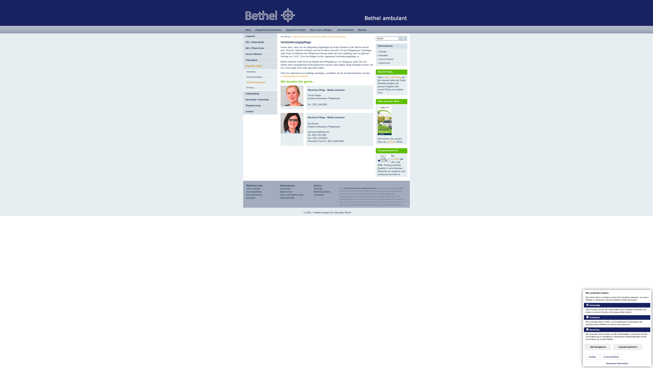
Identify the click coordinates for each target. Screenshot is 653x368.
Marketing (594, 330)
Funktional (594, 317)
